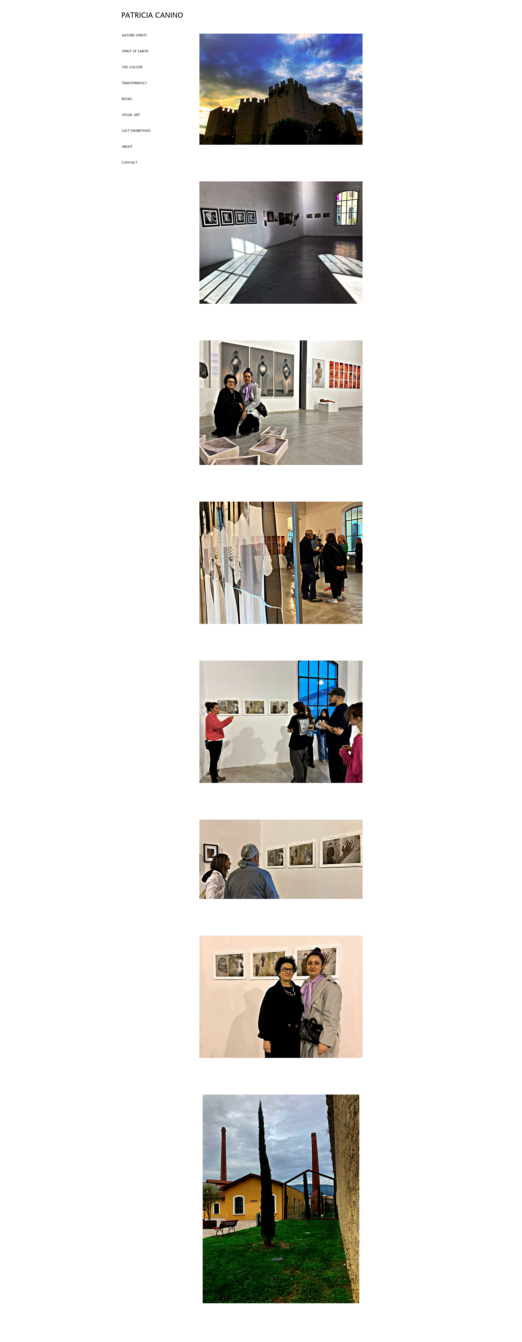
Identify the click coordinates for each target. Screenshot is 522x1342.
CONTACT (129, 162)
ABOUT (127, 146)
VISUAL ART (131, 115)
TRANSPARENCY (134, 83)
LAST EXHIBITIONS (136, 130)
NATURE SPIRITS (134, 35)
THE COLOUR (132, 67)
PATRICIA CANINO (152, 15)
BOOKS (127, 99)
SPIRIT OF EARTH (135, 51)
